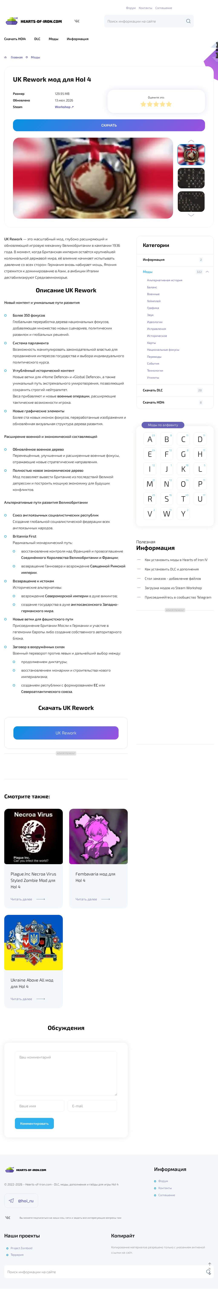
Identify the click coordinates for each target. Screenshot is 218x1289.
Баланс (152, 287)
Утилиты (153, 377)
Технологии (155, 370)
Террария (17, 1254)
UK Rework (66, 732)
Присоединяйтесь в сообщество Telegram (178, 597)
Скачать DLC (153, 390)
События (153, 363)
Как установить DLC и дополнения (172, 569)
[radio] (143, 104)
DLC (37, 39)
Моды (53, 39)
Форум (131, 8)
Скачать (109, 125)
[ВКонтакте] (76, 21)
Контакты (145, 8)
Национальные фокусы (163, 349)
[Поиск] (188, 21)
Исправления (156, 328)
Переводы (154, 356)
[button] (191, 141)
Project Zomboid (21, 1248)
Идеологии (154, 322)
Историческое (157, 335)
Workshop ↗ (64, 107)
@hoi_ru (26, 1200)
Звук (150, 315)
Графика (153, 308)
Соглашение (163, 8)
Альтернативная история (164, 280)
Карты (151, 343)
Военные (153, 294)
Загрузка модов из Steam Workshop (173, 588)
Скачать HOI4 (15, 39)
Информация (78, 39)
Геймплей (154, 301)
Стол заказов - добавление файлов (173, 578)
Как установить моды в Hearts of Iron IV (176, 560)
